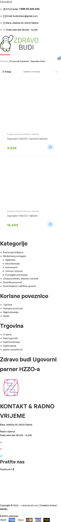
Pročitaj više (50, 147)
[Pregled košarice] (59, 58)
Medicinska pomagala (14, 256)
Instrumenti (11, 267)
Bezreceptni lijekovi (13, 252)
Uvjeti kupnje (9, 345)
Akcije (6, 316)
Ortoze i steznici (14, 271)
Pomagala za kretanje (16, 274)
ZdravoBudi (6, 1)
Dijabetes (10, 260)
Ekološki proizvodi (12, 282)
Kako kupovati (10, 338)
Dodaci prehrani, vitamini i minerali (20, 278)
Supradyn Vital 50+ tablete (22, 215)
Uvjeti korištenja (11, 342)
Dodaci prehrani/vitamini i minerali (23, 134)
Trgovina (7, 304)
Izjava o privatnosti (13, 349)
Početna (4, 61)
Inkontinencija (12, 263)
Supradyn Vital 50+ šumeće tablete (27, 138)
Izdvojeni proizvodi (13, 308)
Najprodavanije (11, 312)
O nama (7, 334)
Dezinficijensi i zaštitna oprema (19, 286)
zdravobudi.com (29, 505)
